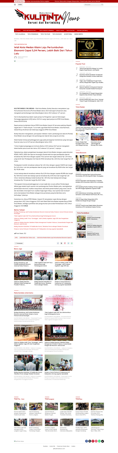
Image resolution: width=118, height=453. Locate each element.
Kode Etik (52, 446)
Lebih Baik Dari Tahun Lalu (27, 237)
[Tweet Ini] (61, 243)
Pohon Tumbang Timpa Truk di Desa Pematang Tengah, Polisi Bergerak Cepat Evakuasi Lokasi (35, 429)
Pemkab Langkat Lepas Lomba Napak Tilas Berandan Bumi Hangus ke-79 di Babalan (51, 429)
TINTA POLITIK (70, 30)
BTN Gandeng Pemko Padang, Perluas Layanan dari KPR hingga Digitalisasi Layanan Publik (89, 187)
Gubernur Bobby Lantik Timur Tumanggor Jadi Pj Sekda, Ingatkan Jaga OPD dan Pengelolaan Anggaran (41, 219)
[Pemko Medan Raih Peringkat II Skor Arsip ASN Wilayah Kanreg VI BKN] (82, 136)
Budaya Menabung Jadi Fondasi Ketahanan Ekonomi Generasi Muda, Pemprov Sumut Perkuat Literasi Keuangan (43, 212)
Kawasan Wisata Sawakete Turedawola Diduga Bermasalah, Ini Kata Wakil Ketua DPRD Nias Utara (91, 75)
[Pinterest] (93, 441)
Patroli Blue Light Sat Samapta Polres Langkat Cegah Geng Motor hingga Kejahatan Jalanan (20, 429)
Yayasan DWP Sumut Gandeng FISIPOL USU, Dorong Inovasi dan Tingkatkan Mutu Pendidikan (93, 234)
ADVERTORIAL (68, 34)
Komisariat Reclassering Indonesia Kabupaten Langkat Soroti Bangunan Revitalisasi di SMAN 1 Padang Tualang (66, 429)
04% (16, 237)
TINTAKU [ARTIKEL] (82, 30)
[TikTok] (102, 441)
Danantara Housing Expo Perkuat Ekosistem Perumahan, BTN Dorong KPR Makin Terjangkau (89, 175)
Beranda (16, 38)
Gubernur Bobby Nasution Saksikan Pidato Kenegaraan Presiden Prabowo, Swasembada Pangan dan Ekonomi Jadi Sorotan (43, 223)
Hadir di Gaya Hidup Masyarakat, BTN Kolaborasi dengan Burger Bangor (87, 200)
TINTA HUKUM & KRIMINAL (46, 30)
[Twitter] (89, 441)
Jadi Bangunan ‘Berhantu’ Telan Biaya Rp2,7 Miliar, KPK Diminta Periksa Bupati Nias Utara (97, 429)
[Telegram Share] (68, 243)
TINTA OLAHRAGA (20, 34)
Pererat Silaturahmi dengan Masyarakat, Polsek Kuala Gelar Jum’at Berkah (59, 1)
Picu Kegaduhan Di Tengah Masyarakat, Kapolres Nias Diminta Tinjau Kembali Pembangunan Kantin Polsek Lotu (91, 94)
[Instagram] (96, 441)
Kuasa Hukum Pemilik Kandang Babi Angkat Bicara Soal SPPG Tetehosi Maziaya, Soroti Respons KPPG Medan (82, 413)
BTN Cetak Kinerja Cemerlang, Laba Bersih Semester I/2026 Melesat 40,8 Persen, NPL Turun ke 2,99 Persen (89, 193)
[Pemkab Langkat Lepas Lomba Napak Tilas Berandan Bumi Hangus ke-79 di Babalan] (51, 422)
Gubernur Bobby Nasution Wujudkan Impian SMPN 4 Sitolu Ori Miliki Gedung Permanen (94, 226)
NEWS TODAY (60, 30)
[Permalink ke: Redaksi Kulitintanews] (15, 57)
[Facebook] (86, 441)
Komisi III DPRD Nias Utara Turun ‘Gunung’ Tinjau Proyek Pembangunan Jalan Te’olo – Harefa (91, 100)
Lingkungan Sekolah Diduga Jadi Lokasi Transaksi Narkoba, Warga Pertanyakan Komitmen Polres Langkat (66, 413)
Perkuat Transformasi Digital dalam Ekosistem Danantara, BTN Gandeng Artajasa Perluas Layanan (89, 206)
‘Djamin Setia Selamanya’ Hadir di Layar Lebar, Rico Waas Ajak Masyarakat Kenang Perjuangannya (89, 129)
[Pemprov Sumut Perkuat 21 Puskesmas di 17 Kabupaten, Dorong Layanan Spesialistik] (64, 275)
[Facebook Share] (58, 243)
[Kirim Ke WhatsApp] (71, 243)
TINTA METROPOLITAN (29, 30)
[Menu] (15, 4)
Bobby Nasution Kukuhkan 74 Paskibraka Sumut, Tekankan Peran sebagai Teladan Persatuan (41, 226)
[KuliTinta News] (59, 16)
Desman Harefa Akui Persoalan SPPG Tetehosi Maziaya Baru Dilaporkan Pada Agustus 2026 (97, 413)
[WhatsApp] (99, 441)
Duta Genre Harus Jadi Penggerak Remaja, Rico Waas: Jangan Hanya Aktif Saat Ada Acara (96, 143)
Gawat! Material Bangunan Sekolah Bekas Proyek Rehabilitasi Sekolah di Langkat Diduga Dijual (51, 413)
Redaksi (45, 446)
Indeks (20, 4)
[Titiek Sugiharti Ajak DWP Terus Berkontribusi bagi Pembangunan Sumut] (43, 256)
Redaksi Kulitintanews (23, 57)
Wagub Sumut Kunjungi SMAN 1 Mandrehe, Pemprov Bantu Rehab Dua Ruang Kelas (93, 218)
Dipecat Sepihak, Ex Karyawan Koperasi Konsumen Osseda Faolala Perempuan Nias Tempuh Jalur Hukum (91, 87)
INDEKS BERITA (78, 34)
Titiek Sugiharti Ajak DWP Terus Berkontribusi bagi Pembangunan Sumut (35, 216)
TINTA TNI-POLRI (45, 34)
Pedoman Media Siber (63, 446)
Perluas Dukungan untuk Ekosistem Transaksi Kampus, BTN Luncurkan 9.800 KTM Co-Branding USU (90, 181)
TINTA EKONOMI (57, 34)
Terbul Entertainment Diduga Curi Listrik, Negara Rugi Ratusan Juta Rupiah (91, 69)
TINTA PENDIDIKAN (33, 34)
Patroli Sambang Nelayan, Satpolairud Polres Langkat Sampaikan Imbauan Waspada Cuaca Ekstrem (35, 413)
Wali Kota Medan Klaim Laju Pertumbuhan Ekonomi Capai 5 (54, 237)
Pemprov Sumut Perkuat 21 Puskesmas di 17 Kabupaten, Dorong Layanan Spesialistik (38, 229)
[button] (102, 4)
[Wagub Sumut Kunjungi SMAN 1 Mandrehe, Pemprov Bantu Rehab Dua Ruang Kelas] (81, 219)
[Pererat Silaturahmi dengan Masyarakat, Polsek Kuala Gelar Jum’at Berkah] (20, 406)
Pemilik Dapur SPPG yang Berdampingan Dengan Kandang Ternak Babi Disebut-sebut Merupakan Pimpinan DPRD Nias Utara (82, 429)
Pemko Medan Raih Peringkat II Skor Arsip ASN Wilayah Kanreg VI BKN (82, 143)
